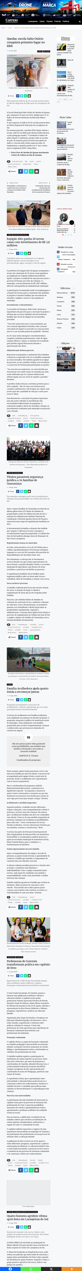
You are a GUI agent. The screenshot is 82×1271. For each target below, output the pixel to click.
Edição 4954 (66, 364)
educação (32, 1160)
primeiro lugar (27, 164)
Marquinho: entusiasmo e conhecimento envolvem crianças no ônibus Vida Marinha (17, 189)
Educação (47, 51)
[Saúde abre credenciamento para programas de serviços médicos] (61, 124)
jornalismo (11, 421)
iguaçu (32, 161)
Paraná (50, 21)
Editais (59, 310)
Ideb (26, 161)
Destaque (60, 297)
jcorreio (38, 161)
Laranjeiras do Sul (37, 627)
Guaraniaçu (18, 473)
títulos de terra (12, 632)
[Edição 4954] (66, 359)
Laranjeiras (33, 21)
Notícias (18, 421)
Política (66, 21)
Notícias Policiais (30, 1212)
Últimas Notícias (62, 293)
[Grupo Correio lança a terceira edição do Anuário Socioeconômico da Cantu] (61, 187)
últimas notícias (12, 166)
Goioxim (19, 957)
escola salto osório (17, 161)
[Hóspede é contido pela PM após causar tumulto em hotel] (61, 47)
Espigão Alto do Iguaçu (21, 235)
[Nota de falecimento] (61, 62)
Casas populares (34, 415)
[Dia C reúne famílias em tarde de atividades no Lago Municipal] (61, 74)
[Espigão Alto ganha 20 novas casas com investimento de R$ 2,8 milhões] (61, 88)
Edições (59, 323)
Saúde (59, 328)
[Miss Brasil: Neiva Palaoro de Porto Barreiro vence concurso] (61, 172)
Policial (57, 21)
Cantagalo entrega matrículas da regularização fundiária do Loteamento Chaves (41, 189)
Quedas (36, 164)
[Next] (71, 222)
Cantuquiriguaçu (22, 415)
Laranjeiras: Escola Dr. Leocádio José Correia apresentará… (65, 147)
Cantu (42, 21)
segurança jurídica (35, 630)
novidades (26, 421)
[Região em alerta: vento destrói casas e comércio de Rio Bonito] (61, 157)
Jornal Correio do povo (14, 164)
